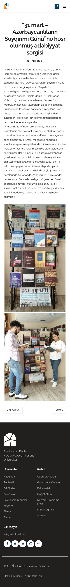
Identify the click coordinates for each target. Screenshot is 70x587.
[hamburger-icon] (64, 6)
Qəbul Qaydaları (46, 476)
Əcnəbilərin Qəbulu (48, 482)
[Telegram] (38, 543)
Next (58, 410)
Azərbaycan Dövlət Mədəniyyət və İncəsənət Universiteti (19, 455)
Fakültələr (9, 488)
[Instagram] (30, 543)
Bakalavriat (43, 488)
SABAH (41, 515)
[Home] (14, 6)
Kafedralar (10, 494)
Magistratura (44, 494)
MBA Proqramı (45, 509)
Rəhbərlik (9, 482)
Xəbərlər (9, 505)
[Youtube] (15, 543)
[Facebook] (7, 543)
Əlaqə (7, 517)
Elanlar (7, 511)
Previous (14, 410)
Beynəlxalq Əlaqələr (15, 500)
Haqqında (9, 476)
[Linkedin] (22, 543)
